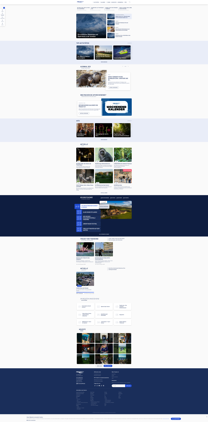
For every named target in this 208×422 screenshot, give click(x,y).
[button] (98, 420)
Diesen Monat (119, 197)
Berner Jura (79, 401)
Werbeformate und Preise (98, 379)
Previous (123, 66)
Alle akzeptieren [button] (176, 418)
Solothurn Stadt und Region (95, 401)
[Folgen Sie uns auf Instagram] (97, 386)
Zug (105, 396)
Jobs (112, 378)
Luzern (91, 396)
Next (128, 66)
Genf (119, 396)
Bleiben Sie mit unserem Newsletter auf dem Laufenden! (121, 382)
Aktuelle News (104, 192)
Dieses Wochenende (105, 197)
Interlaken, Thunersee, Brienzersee (82, 402)
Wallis (105, 404)
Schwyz (105, 392)
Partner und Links (115, 376)
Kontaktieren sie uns (97, 374)
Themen (108, 2)
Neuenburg (120, 393)
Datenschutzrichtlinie (166, 418)
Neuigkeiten (113, 2)
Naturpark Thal (93, 404)
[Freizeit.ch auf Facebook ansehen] (95, 386)
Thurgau (105, 393)
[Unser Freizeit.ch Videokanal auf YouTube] (99, 386)
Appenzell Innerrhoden (80, 393)
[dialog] (104, 419)
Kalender (103, 2)
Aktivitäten (96, 2)
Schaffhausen (78, 404)
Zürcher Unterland (108, 400)
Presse (113, 375)
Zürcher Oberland (107, 401)
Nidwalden (78, 396)
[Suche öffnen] (129, 2)
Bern (77, 400)
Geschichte (113, 374)
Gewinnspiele (120, 2)
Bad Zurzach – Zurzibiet (80, 407)
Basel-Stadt (92, 392)
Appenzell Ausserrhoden (80, 392)
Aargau (78, 406)
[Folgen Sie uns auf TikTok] (101, 386)
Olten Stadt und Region (94, 405)
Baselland (92, 393)
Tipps (125, 2)
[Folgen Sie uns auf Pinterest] (104, 386)
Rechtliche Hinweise (97, 375)
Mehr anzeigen (104, 61)
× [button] (206, 416)
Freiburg (120, 392)
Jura (105, 405)
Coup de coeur (127, 170)
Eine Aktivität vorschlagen (98, 381)
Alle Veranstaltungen (104, 234)
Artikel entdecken (113, 87)
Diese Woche (112, 197)
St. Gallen (91, 399)
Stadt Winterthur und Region (109, 402)
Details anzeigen (104, 206)
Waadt (120, 397)
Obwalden (92, 397)
